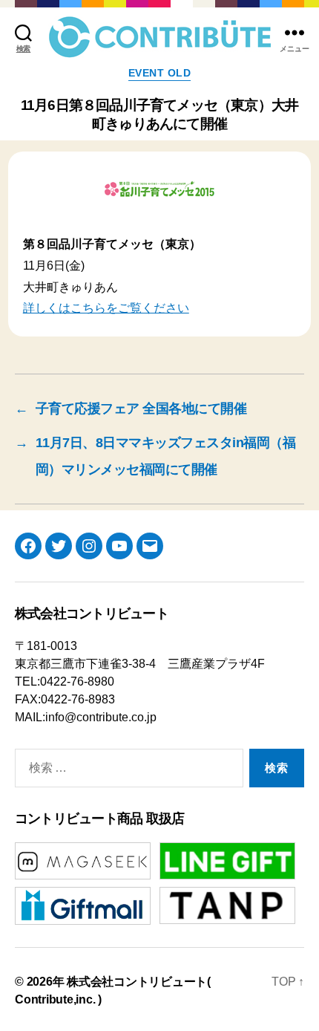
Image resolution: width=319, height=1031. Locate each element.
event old (159, 73)
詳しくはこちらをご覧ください (106, 308)
